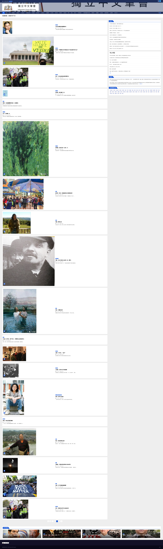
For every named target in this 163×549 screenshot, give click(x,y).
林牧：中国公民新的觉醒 (8, 420)
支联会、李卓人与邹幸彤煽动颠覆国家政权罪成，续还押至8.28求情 (120, 41)
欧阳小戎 (124, 91)
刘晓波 (130, 90)
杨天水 (113, 91)
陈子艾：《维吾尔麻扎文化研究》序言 (115, 64)
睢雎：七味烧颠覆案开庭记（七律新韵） (11, 103)
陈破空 (116, 93)
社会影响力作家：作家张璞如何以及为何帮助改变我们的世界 (119, 57)
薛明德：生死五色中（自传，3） (61, 147)
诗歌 (3, 101)
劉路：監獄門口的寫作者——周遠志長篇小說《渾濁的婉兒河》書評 (120, 71)
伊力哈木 (117, 90)
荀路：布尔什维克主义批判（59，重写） (63, 260)
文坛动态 (33, 12)
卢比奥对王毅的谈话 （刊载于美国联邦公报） (117, 23)
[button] (158, 12)
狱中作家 (37, 12)
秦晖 (146, 91)
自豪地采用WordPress (5, 547)
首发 (71, 12)
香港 (118, 93)
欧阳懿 (127, 91)
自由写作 (60, 12)
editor (9, 340)
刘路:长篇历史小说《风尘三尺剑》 (115, 66)
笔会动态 (22, 12)
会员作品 (42, 12)
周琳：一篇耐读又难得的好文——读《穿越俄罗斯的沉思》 (119, 62)
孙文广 (144, 90)
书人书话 (52, 12)
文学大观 (56, 12)
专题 (75, 12)
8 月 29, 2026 (6, 536)
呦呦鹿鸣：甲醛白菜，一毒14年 (114, 32)
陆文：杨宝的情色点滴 (59, 440)
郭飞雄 (111, 93)
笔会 (148, 91)
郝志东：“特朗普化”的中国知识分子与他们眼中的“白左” (66, 49)
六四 (127, 90)
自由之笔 (65, 12)
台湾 (139, 90)
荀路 (156, 91)
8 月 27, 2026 (85, 536)
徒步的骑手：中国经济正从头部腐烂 (115, 39)
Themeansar (14, 547)
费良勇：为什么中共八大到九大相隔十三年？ (116, 48)
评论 (56, 191)
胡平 (154, 91)
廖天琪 (154, 90)
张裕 (156, 90)
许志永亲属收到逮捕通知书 (60, 26)
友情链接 (97, 12)
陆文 (113, 93)
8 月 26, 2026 (125, 536)
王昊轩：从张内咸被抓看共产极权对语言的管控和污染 (118, 37)
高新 (120, 93)
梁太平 (121, 91)
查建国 (118, 91)
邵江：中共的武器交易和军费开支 (62, 76)
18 (59, 521)
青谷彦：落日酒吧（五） (60, 92)
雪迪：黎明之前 (58, 221)
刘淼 (132, 90)
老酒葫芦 (151, 91)
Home (160, 547)
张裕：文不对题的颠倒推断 (60, 485)
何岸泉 (120, 90)
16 (54, 521)
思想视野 (47, 12)
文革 (158, 90)
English (116, 12)
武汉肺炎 (130, 91)
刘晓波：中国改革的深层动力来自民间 (63, 464)
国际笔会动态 (28, 12)
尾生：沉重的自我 (59, 310)
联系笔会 (13, 12)
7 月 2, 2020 (58, 51)
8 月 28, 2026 (46, 536)
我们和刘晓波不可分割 (87, 12)
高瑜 (122, 93)
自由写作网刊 (106, 12)
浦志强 (136, 91)
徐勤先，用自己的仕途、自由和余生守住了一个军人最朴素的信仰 (120, 30)
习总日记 (111, 90)
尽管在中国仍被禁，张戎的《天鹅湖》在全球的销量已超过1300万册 (120, 55)
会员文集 (101, 12)
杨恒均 (116, 91)
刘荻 (134, 90)
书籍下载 (93, 12)
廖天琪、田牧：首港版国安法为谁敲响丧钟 (63, 193)
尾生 (146, 90)
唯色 (141, 90)
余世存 (123, 90)
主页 (9, 12)
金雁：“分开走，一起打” (60, 352)
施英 (110, 91)
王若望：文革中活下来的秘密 (61, 369)
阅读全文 (141, 83)
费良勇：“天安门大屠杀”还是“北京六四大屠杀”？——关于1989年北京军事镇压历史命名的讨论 (124, 46)
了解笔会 (17, 12)
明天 (68, 12)
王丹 (138, 91)
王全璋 (141, 91)
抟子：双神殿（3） (6, 113)
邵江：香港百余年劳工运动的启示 (62, 508)
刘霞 (137, 90)
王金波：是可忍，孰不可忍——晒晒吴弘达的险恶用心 (13, 339)
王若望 (144, 91)
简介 (6, 12)
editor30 (11, 536)
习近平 (114, 90)
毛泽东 (133, 91)
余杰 (125, 90)
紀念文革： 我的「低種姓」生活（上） (116, 28)
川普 (148, 90)
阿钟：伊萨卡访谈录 (59, 396)
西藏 (158, 91)
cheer (62, 51)
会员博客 (111, 12)
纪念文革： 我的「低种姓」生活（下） (51, 535)
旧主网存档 (79, 12)
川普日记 (151, 90)
